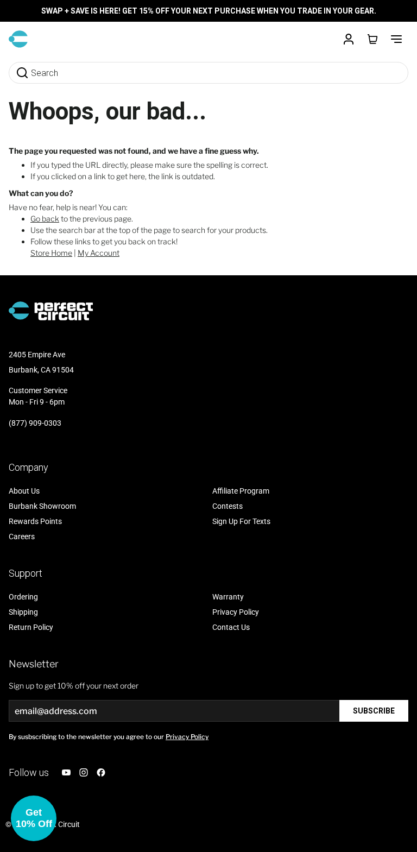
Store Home (51, 252)
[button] (33, 818)
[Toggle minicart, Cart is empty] (372, 39)
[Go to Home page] (18, 39)
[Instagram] (83, 772)
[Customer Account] (349, 39)
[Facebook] (101, 772)
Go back (44, 218)
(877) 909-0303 (35, 423)
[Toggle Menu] (396, 39)
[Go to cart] (372, 39)
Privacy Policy (187, 737)
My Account (98, 252)
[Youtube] (66, 772)
